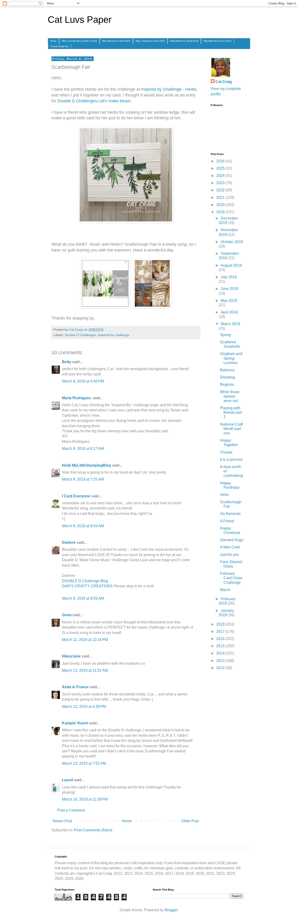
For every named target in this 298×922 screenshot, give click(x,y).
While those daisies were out (230, 396)
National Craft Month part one (231, 428)
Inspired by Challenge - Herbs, (169, 89)
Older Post (190, 821)
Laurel (67, 780)
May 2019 (229, 301)
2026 (221, 161)
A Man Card (230, 547)
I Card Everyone (76, 496)
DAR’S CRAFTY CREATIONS (87, 586)
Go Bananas (230, 514)
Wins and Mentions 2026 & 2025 (79, 41)
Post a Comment (71, 810)
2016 (221, 639)
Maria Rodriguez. (77, 398)
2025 (221, 168)
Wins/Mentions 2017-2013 (217, 41)
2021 (221, 198)
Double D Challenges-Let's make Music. (94, 101)
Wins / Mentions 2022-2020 (150, 41)
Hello (224, 495)
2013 (221, 661)
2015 (221, 646)
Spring (225, 335)
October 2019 (232, 242)
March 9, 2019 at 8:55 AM (83, 598)
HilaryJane (71, 656)
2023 (221, 183)
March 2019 (230, 324)
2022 (221, 190)
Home (53, 41)
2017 (221, 631)
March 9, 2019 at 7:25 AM (83, 479)
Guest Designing (59, 46)
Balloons (227, 370)
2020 (221, 205)
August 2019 (231, 265)
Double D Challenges (80, 335)
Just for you (229, 555)
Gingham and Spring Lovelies (231, 358)
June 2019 (229, 289)
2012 (221, 668)
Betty (66, 362)
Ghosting (227, 377)
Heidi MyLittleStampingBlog (86, 465)
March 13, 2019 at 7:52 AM (84, 763)
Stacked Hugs (231, 540)
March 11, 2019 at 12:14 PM (85, 640)
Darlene (69, 542)
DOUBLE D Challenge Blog (85, 581)
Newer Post (62, 821)
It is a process (231, 459)
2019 (221, 212)
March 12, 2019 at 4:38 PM (84, 707)
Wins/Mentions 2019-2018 (184, 41)
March (225, 590)
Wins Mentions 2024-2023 (116, 41)
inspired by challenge (113, 335)
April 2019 (229, 312)
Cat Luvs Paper (80, 19)
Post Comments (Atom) (93, 830)
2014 (221, 653)
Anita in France (75, 687)
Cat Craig (223, 82)
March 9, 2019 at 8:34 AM (83, 526)
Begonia (227, 384)
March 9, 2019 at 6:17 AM (83, 449)
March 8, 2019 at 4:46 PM (83, 381)
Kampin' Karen (75, 723)
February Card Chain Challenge (231, 577)
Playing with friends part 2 (231, 412)
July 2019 (229, 277)
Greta (66, 615)
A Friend (227, 521)
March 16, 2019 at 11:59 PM (85, 799)
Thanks (226, 452)
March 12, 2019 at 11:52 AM (85, 670)
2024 (221, 176)
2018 (221, 624)
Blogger (171, 910)
